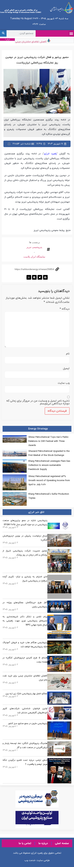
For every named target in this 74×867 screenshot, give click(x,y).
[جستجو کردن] (3, 33)
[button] (71, 33)
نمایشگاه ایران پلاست (34, 256)
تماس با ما (25, 843)
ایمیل (66, 368)
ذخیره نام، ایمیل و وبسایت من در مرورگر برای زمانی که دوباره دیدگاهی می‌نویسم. (38, 402)
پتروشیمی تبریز (34, 247)
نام (68, 353)
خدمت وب (29, 860)
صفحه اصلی (62, 843)
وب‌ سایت (64, 383)
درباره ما (43, 843)
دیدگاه (65, 309)
